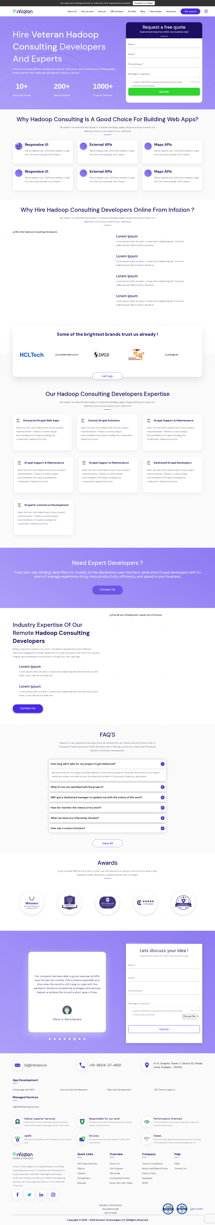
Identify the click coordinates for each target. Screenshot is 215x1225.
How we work (87, 11)
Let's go (107, 376)
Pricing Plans (83, 1178)
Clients (81, 1168)
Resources (171, 11)
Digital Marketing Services (26, 1106)
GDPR (145, 1182)
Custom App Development (74, 1089)
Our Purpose (116, 1168)
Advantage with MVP (24, 1089)
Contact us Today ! (143, 3)
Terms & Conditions (152, 1163)
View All (107, 843)
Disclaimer (147, 1178)
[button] (50, 1039)
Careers (81, 1173)
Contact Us (107, 589)
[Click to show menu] (206, 11)
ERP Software (117, 11)
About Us (72, 11)
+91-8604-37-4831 (105, 1065)
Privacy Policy (149, 1173)
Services (102, 11)
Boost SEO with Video (121, 1182)
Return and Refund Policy (155, 1168)
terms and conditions (146, 86)
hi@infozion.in (35, 1065)
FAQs (177, 1163)
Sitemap (81, 1182)
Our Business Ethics (120, 1178)
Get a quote (190, 11)
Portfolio (132, 11)
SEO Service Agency (164, 1089)
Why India (115, 1173)
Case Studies (155, 11)
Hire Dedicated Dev (87, 1163)
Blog (143, 11)
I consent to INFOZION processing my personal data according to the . (157, 84)
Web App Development (119, 1089)
